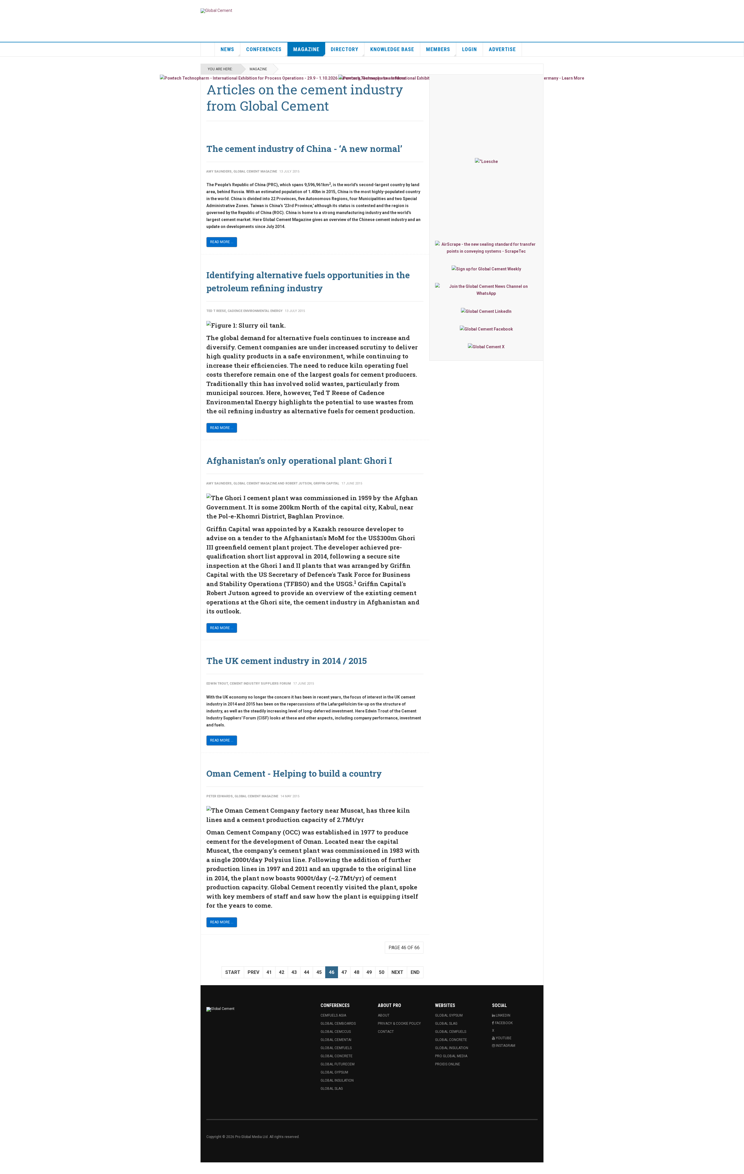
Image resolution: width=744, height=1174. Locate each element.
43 (294, 972)
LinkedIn (502, 1015)
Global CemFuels (336, 1048)
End (415, 972)
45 (319, 972)
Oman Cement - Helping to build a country (294, 773)
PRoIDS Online (447, 1064)
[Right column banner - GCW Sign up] (486, 268)
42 (281, 972)
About (383, 1015)
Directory (344, 49)
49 (369, 972)
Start (232, 972)
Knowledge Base (392, 49)
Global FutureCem (338, 1064)
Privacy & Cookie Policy (399, 1024)
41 (269, 972)
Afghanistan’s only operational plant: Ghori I (299, 460)
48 (356, 972)
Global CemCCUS (336, 1032)
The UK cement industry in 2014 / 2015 (286, 660)
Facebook (503, 1023)
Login (469, 49)
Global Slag (332, 1089)
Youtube (503, 1038)
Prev (253, 972)
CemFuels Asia (333, 1015)
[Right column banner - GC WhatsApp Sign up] (486, 290)
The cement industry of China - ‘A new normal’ (304, 148)
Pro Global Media (451, 1056)
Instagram (505, 1046)
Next (397, 972)
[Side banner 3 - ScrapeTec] (486, 248)
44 (306, 972)
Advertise (502, 49)
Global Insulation (337, 1080)
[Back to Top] (5, 1168)
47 (344, 972)
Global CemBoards (338, 1024)
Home (208, 49)
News (227, 49)
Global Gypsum (334, 1072)
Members (438, 49)
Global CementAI (336, 1040)
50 (381, 972)
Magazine (306, 49)
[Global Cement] (216, 10)
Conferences (264, 49)
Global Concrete (337, 1056)
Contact (386, 1032)
